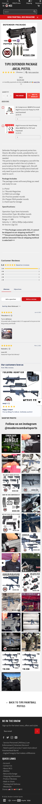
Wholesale (7, 786)
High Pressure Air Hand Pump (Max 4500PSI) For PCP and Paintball (26, 128)
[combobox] (20, 12)
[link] (11, 443)
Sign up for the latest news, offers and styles (20, 725)
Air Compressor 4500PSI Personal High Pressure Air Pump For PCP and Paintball (28, 109)
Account (6, 763)
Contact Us (7, 766)
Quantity (5, 92)
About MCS (7, 768)
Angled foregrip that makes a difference (19, 753)
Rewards (38, 3)
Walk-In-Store (9, 781)
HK (16, 789)
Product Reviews (10, 779)
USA (11, 789)
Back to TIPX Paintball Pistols (22, 704)
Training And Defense (11, 784)
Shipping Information (11, 776)
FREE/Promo (16, 3)
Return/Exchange (10, 773)
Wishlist (6, 771)
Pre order (20, 96)
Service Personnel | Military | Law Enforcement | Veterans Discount (16, 743)
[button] (21, 83)
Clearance (5, 3)
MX (21, 789)
